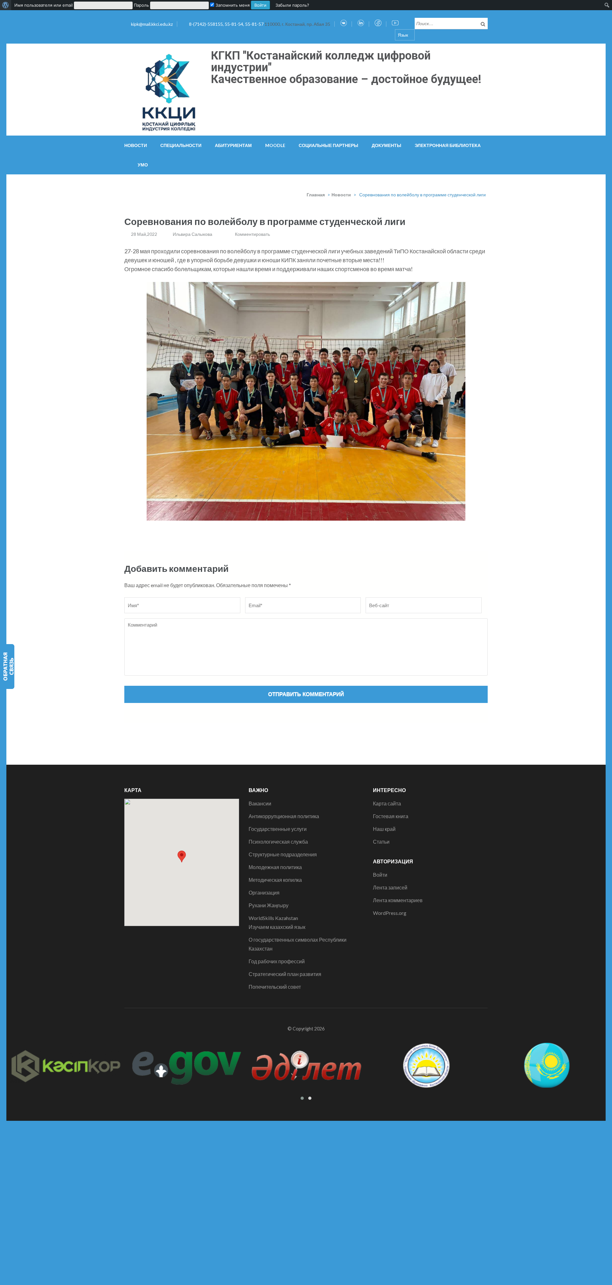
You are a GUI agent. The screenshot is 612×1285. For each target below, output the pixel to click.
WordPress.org (389, 913)
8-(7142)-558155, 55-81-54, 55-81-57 (227, 24)
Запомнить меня (232, 5)
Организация (264, 892)
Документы (386, 145)
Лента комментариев (398, 900)
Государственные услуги (278, 829)
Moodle (275, 145)
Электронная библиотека (448, 145)
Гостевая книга (390, 816)
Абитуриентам (233, 145)
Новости (135, 145)
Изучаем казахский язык (277, 927)
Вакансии (260, 803)
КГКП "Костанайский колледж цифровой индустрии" (321, 61)
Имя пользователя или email (43, 5)
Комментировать (252, 234)
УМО (143, 164)
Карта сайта (387, 803)
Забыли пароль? (292, 5)
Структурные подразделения (283, 854)
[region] (306, 401)
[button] (182, 856)
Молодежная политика (275, 867)
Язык (403, 35)
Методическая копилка (275, 880)
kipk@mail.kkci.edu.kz (152, 24)
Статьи (381, 842)
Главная (316, 194)
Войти (380, 875)
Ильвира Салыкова (192, 234)
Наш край (384, 829)
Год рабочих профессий (277, 961)
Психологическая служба (278, 842)
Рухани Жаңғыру (268, 905)
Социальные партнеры (328, 145)
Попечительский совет (275, 987)
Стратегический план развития (285, 974)
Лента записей (390, 887)
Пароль (141, 5)
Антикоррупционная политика (284, 816)
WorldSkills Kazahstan (273, 918)
